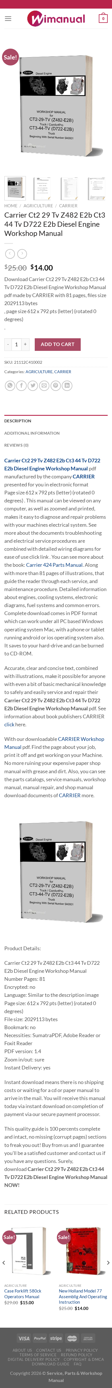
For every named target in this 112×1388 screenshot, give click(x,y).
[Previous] (13, 106)
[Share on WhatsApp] (10, 386)
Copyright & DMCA (84, 1359)
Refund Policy (76, 1355)
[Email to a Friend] (44, 386)
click (9, 724)
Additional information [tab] (32, 433)
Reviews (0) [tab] (16, 445)
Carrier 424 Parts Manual (54, 565)
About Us (22, 1350)
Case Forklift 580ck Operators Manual (22, 1293)
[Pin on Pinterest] (56, 386)
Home (11, 205)
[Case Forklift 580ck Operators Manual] (28, 1251)
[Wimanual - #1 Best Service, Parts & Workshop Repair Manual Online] (56, 19)
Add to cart (57, 344)
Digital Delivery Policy (33, 1359)
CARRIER (68, 205)
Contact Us (48, 1350)
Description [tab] (17, 420)
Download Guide (50, 1364)
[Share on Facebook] (21, 386)
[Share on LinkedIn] (67, 386)
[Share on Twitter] (33, 386)
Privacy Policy (82, 1350)
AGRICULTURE (38, 205)
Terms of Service (38, 1355)
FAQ (78, 1364)
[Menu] (8, 18)
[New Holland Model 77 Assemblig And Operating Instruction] (83, 1251)
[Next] (98, 106)
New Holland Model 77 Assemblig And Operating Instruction (83, 1296)
